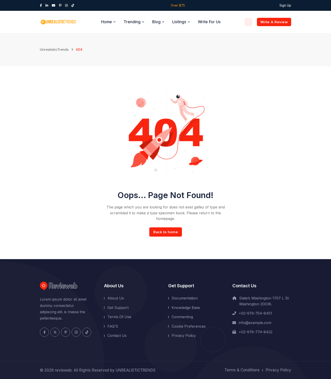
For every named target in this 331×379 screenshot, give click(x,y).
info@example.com (255, 322)
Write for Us (209, 22)
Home (106, 22)
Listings (179, 22)
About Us (115, 298)
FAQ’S (112, 326)
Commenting (182, 317)
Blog (156, 22)
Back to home (165, 232)
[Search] (248, 22)
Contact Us (117, 335)
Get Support (118, 307)
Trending (132, 22)
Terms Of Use (119, 317)
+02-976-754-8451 (255, 313)
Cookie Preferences (189, 326)
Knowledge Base (186, 307)
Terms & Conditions (242, 370)
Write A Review (274, 22)
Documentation (185, 298)
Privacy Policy (184, 335)
